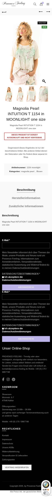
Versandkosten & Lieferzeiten (15, 455)
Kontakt (5, 435)
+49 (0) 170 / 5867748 (19, 421)
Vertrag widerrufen (17, 467)
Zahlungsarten (8, 459)
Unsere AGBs (8, 447)
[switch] (45, 493)
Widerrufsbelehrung (10, 451)
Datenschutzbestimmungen (25, 268)
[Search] (35, 4)
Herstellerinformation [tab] (26, 198)
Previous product (40, 12)
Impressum (7, 439)
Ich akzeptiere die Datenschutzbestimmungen (16, 278)
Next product (47, 12)
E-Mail (6, 240)
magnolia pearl (27, 171)
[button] (44, 53)
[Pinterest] (13, 379)
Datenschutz (7, 443)
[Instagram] (8, 379)
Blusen (39, 171)
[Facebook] (3, 379)
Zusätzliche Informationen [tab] (26, 206)
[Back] (4, 12)
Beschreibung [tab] (26, 189)
